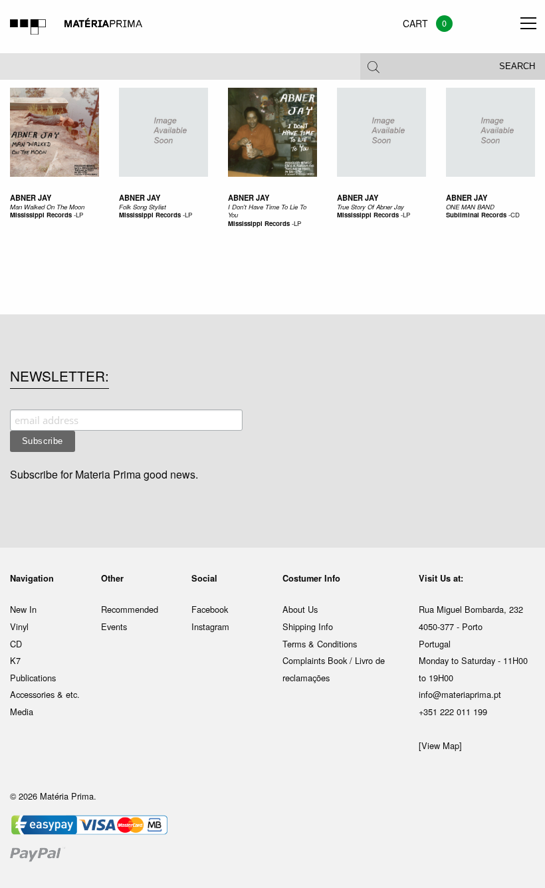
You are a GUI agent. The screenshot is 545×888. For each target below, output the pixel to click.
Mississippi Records (41, 214)
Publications (33, 677)
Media (21, 711)
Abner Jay (30, 197)
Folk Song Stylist (142, 206)
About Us (300, 609)
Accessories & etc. (45, 694)
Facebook (209, 609)
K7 (15, 660)
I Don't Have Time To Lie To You (267, 210)
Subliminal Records (476, 214)
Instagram (210, 626)
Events (114, 626)
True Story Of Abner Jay (370, 206)
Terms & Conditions (319, 643)
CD (515, 214)
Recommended (129, 609)
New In (23, 609)
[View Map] (440, 745)
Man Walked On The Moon (47, 206)
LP (79, 214)
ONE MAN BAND (470, 206)
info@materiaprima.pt (460, 694)
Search (517, 66)
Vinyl (19, 626)
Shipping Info (307, 626)
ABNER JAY (466, 197)
